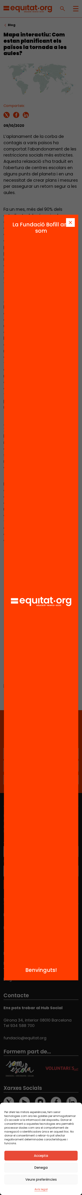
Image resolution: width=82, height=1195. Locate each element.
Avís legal (41, 1189)
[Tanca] (70, 222)
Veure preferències (41, 1179)
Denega (41, 1167)
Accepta (41, 1155)
